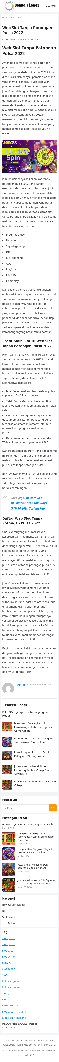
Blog (20, 1040)
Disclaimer (8, 1044)
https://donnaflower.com (39, 684)
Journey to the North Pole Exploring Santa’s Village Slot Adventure (32, 770)
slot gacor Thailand (14, 1011)
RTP (4, 911)
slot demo (8, 956)
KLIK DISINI (9, 1027)
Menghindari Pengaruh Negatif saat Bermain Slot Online (33, 740)
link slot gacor (11, 981)
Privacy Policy (45, 1040)
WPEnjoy (29, 1054)
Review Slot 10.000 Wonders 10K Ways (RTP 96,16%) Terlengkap (28, 503)
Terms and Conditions (29, 1044)
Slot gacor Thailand (14, 1018)
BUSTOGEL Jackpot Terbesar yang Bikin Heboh (27, 824)
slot (4, 975)
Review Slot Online (13, 905)
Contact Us (50, 1044)
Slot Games (16, 17)
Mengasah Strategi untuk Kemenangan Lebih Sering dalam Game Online (34, 727)
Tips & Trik (8, 923)
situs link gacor (11, 1005)
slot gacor (8, 938)
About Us (30, 1040)
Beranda (10, 1040)
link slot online (11, 987)
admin (23, 39)
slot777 (6, 963)
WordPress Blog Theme (41, 1050)
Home (5, 17)
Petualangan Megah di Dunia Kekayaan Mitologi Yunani (32, 754)
